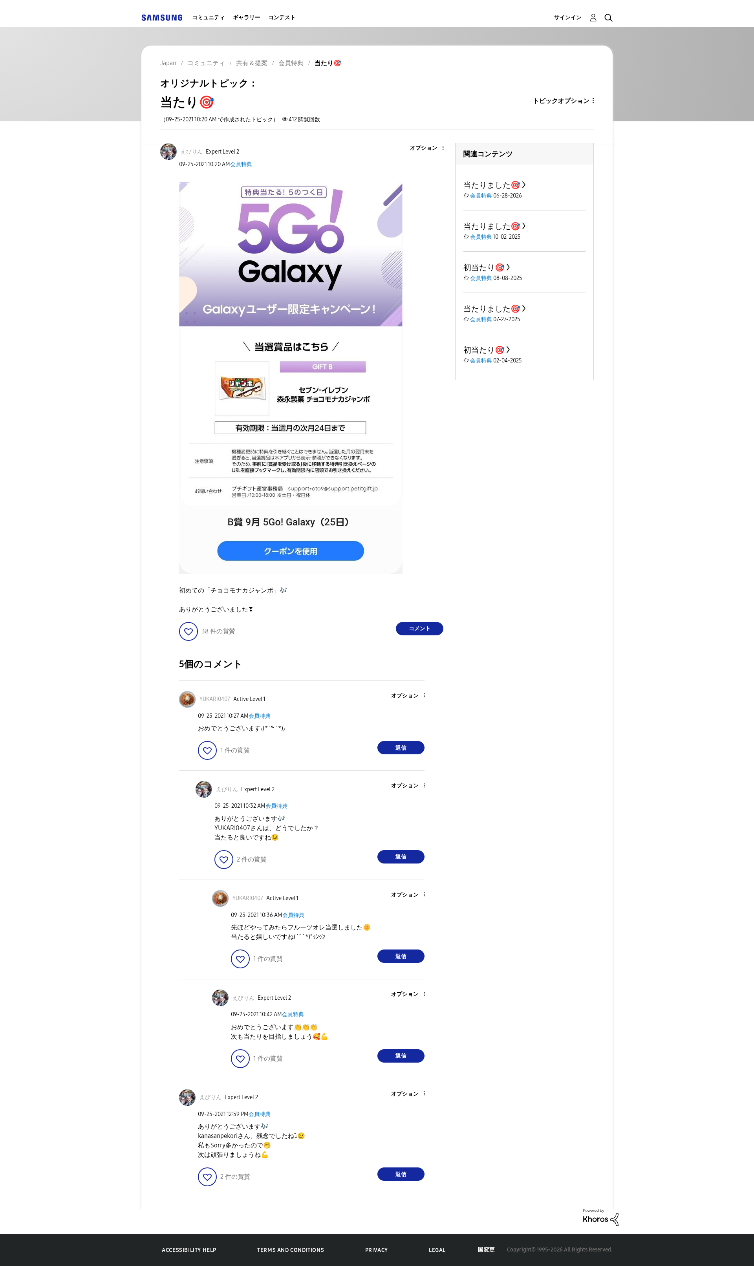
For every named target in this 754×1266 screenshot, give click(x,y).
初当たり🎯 (484, 267)
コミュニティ (208, 17)
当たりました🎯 (491, 185)
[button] (430, 148)
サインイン (568, 17)
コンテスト (282, 17)
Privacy (376, 1250)
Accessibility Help (189, 1250)
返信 (400, 748)
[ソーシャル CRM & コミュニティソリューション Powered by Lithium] (601, 1217)
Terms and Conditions (290, 1250)
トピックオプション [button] (561, 100)
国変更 (486, 1249)
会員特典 (241, 164)
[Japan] (161, 17)
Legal (437, 1250)
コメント (420, 628)
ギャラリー (246, 17)
